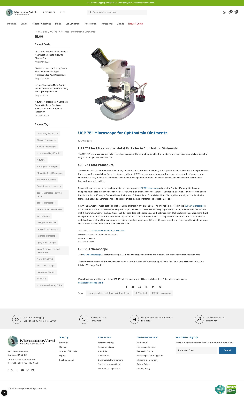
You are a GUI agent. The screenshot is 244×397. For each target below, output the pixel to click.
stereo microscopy (46, 265)
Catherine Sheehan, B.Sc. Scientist (108, 230)
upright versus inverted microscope (48, 251)
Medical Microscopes (46, 146)
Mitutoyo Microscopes (47, 166)
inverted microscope (47, 236)
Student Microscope (46, 180)
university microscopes (48, 229)
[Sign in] (224, 12)
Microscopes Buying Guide (49, 285)
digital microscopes (46, 203)
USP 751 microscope (149, 188)
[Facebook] (126, 287)
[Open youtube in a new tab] (23, 370)
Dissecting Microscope (47, 133)
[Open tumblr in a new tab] (17, 370)
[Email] (133, 287)
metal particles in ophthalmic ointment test (108, 293)
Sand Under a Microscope (49, 186)
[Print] (139, 287)
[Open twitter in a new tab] (12, 370)
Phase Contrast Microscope (50, 173)
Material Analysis (45, 259)
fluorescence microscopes (49, 209)
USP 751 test (141, 293)
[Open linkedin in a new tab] (33, 370)
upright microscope (46, 242)
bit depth (41, 279)
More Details (96, 321)
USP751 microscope (161, 293)
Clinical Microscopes (46, 140)
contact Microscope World (90, 283)
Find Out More (212, 321)
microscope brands (46, 272)
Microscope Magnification (49, 153)
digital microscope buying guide (49, 194)
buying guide (43, 216)
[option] (34, 319)
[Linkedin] (153, 287)
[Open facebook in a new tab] (8, 370)
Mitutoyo (41, 160)
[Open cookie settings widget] (4, 393)
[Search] (90, 12)
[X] (146, 287)
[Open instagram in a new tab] (28, 370)
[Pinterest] (160, 287)
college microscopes (46, 222)
